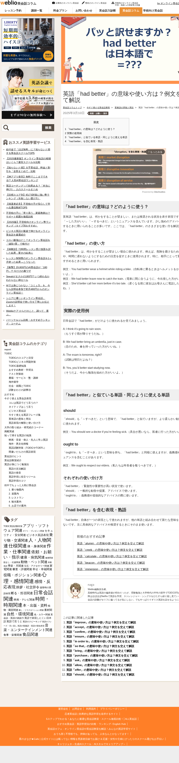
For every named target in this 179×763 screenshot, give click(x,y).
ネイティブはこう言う (21, 406)
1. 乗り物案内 (16, 489)
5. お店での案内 (17, 505)
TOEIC (8, 353)
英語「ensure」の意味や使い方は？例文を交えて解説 (100, 636)
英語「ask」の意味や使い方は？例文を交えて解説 (98, 660)
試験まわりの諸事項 (20, 389)
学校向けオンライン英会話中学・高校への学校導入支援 (127, 3)
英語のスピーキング (32, 621)
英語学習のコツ (17, 480)
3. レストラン (16, 497)
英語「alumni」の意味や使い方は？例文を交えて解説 (110, 543)
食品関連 (30, 634)
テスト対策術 (16, 373)
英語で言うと (14, 621)
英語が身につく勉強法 (16, 464)
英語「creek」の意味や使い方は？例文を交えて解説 (109, 549)
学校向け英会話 (153, 10)
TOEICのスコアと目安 (21, 357)
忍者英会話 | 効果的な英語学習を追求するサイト (91, 713)
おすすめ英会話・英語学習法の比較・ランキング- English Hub (91, 724)
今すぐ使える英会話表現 (98, 107)
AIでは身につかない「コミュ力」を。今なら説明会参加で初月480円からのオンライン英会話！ (28, 289)
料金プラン (60, 10)
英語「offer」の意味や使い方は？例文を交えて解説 (98, 669)
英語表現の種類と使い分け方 (25, 422)
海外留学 (14, 381)
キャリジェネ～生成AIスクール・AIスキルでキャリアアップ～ (91, 744)
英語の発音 (15, 472)
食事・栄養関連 (12, 634)
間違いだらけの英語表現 (22, 451)
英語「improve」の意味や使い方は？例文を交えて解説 (101, 622)
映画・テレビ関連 (24, 599)
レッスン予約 (13, 10)
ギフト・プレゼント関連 (33, 531)
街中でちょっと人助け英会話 (20, 485)
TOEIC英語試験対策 (12, 526)
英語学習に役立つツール (22, 476)
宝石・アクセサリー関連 (36, 566)
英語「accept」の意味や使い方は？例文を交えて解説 (100, 627)
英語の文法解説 (17, 468)
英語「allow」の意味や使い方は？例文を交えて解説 (99, 665)
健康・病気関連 (32, 557)
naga (91, 585)
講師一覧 (36, 10)
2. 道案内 (14, 493)
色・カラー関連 (42, 614)
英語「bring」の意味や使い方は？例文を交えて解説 (99, 650)
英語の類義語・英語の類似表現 (30, 626)
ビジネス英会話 (17, 410)
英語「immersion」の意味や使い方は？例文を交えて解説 (113, 569)
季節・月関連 (16, 565)
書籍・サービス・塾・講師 (23, 377)
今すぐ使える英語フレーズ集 (25, 414)
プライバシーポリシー (112, 708)
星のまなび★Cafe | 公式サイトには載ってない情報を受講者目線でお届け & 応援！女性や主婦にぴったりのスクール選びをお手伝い (91, 739)
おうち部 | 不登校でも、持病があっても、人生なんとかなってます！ (91, 733)
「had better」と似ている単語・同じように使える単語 (96, 137)
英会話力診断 (107, 10)
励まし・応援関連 (11, 562)
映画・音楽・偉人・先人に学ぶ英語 (28, 439)
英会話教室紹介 (13, 460)
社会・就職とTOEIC (20, 385)
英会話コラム (26, 3)
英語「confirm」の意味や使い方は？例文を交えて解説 (100, 631)
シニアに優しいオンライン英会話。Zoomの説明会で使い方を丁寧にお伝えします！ (27, 302)
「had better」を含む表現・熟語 (84, 141)
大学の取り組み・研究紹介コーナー (24, 427)
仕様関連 (18, 545)
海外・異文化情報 (18, 443)
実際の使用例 (73, 133)
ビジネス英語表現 (37, 535)
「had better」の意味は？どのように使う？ (90, 129)
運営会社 (63, 708)
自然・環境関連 (20, 614)
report (7, 349)
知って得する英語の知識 (17, 435)
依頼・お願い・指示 (98, 113)
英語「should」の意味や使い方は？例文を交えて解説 (100, 674)
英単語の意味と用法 (124, 107)
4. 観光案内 (15, 501)
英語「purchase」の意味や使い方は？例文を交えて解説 (102, 655)
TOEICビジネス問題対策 (22, 361)
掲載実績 (9, 431)
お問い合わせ (84, 10)
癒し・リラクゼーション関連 (31, 610)
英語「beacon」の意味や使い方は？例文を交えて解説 (111, 562)
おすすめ (9, 394)
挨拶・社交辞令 (27, 587)
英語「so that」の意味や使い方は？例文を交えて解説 (100, 646)
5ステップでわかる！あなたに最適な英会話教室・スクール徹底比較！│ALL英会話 (91, 718)
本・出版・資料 (35, 605)
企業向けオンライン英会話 (67, 3)
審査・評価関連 (22, 569)
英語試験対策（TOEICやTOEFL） (27, 447)
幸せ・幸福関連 (42, 569)
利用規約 (91, 708)
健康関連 (49, 558)
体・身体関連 (36, 546)
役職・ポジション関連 (22, 575)
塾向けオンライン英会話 (95, 3)
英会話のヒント (13, 456)
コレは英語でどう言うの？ (23, 402)
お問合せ (77, 708)
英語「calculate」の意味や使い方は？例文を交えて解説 (112, 556)
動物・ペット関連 (34, 562)
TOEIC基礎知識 (17, 365)
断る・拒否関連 (22, 593)
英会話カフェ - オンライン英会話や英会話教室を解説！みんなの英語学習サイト (91, 728)
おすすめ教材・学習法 (21, 369)
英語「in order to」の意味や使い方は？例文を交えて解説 (102, 641)
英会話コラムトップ (72, 107)
